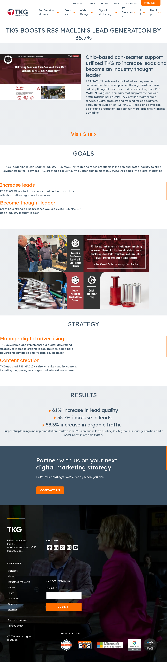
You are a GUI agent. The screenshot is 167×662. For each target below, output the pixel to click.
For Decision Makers (46, 12)
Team (116, 3)
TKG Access (131, 3)
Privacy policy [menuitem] (15, 625)
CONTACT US (50, 490)
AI (141, 12)
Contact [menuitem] (13, 570)
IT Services (127, 12)
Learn (92, 3)
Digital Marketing (104, 12)
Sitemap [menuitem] (13, 609)
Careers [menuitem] (12, 604)
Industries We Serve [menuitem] (19, 582)
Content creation (20, 360)
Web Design (84, 12)
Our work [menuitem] (13, 598)
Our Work (77, 3)
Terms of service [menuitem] (17, 620)
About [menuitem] (11, 576)
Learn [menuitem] (11, 593)
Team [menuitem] (11, 587)
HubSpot (153, 12)
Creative (68, 12)
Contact (151, 3)
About (104, 3)
